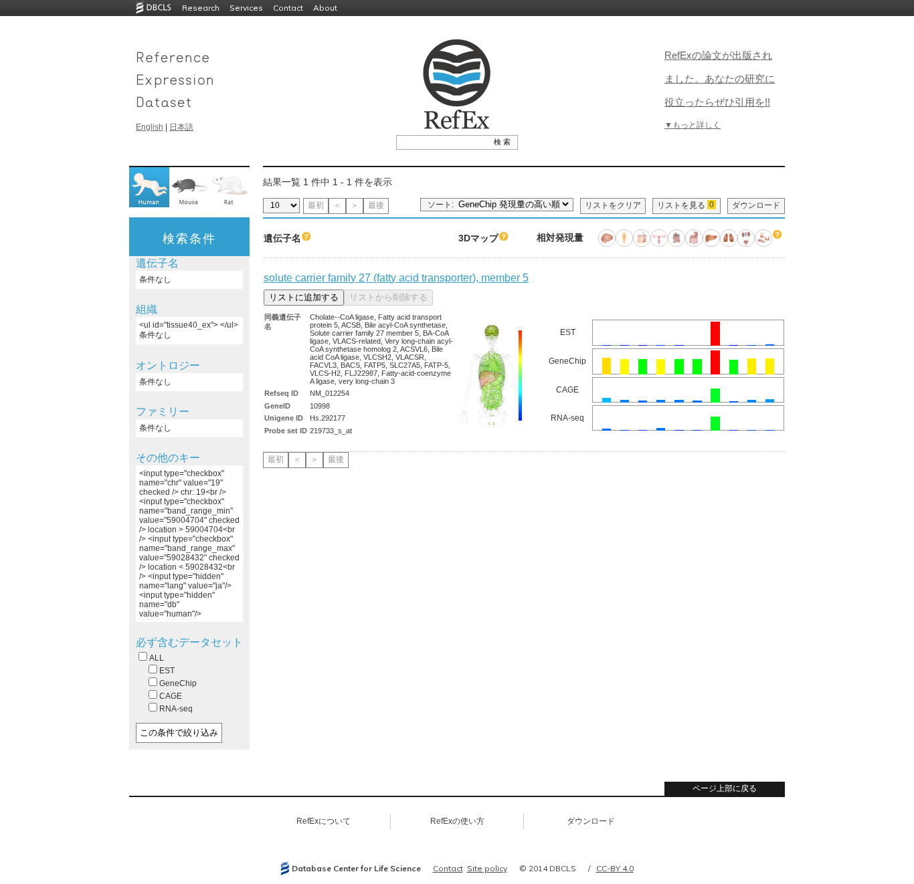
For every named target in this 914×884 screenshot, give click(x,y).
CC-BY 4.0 (615, 868)
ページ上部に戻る (725, 788)
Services (246, 8)
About (325, 8)
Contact (288, 8)
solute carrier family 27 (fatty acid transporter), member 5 (396, 278)
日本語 (181, 127)
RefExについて (323, 821)
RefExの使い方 (457, 821)
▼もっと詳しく (692, 125)
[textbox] (442, 142)
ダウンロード (756, 205)
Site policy (487, 868)
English (149, 127)
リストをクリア (613, 205)
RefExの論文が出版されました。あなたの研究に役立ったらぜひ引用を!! (719, 78)
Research (200, 8)
